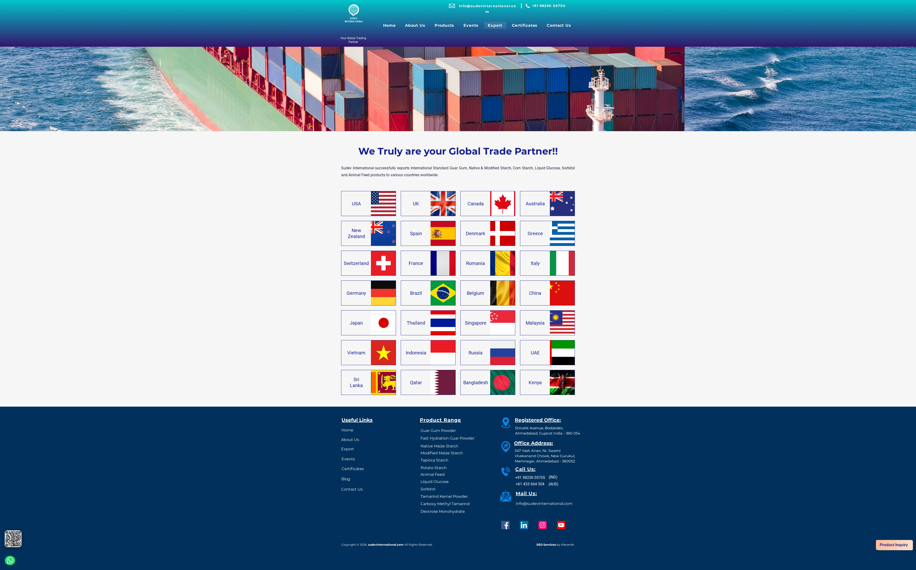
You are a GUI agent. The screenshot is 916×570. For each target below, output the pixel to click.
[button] (444, 25)
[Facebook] (505, 525)
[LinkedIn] (524, 525)
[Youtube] (561, 525)
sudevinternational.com (386, 544)
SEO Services (546, 544)
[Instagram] (542, 525)
